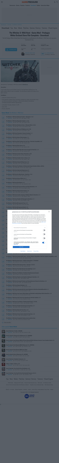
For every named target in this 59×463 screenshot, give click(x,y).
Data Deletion (23, 251)
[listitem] (29, 227)
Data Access (29, 251)
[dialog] (29, 231)
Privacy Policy (36, 251)
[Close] (49, 212)
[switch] (43, 230)
